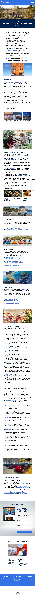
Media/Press (14, 587)
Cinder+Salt (8, 331)
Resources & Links (29, 576)
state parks (18, 296)
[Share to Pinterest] (33, 187)
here (25, 60)
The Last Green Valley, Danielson (12, 303)
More (15, 569)
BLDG (22, 99)
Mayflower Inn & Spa (12, 493)
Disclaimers (30, 580)
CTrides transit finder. (11, 50)
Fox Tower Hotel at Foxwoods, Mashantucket (27, 122)
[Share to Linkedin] (33, 189)
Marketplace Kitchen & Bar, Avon (16, 199)
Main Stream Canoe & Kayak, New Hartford (15, 264)
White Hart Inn (24, 493)
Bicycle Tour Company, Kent (11, 227)
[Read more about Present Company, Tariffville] (8, 193)
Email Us (4, 578)
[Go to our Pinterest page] (9, 576)
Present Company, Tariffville (7, 199)
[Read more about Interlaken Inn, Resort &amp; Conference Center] (17, 116)
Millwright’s (11, 168)
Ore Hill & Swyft (19, 157)
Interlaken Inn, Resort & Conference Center (17, 122)
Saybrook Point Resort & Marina (8, 121)
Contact (8, 587)
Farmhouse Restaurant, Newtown (25, 199)
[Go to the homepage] (5, 2)
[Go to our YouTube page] (7, 576)
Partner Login (26, 587)
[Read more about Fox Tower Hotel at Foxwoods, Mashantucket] (27, 116)
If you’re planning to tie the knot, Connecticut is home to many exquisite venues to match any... (22, 565)
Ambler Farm (8, 429)
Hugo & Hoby (8, 375)
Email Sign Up (19, 587)
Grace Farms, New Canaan (11, 299)
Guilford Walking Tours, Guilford (12, 300)
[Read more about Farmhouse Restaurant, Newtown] (27, 193)
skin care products (12, 361)
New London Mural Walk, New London (13, 298)
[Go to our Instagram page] (6, 576)
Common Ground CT (10, 436)
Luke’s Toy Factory (9, 345)
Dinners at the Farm (22, 175)
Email (18, 525)
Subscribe (24, 532)
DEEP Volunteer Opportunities (11, 423)
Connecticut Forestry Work (11, 411)
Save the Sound (8, 442)
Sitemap (31, 577)
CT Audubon (8, 417)
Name (18, 520)
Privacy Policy (30, 579)
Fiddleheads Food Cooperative (12, 161)
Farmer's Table (12, 157)
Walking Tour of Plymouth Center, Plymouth (15, 302)
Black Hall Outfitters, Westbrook (12, 258)
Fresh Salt (27, 157)
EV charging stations (23, 483)
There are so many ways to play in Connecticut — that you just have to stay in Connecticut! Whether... (12, 565)
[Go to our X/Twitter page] (4, 576)
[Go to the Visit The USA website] (17, 593)
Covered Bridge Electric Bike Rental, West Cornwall (16, 229)
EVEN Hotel (15, 102)
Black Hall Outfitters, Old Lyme (12, 257)
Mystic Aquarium (9, 405)
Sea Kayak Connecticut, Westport (13, 260)
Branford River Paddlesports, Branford (13, 261)
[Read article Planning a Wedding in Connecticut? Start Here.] (22, 550)
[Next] (32, 118)
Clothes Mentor (8, 362)
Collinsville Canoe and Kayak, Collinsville (14, 262)
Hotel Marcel (10, 91)
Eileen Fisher (8, 366)
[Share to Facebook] (33, 183)
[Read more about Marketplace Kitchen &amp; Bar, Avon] (17, 193)
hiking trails (24, 289)
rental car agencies (24, 486)
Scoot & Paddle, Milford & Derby (12, 265)
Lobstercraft (11, 159)
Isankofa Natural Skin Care (11, 347)
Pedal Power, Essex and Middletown (13, 228)
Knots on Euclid (8, 341)
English (21, 589)
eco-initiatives (12, 339)
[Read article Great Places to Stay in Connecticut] (12, 550)
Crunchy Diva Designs (10, 351)
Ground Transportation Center (22, 487)
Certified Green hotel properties (14, 82)
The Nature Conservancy (10, 400)
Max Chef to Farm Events (14, 181)
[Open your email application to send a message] (33, 181)
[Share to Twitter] (33, 185)
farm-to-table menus (17, 155)
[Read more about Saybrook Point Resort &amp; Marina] (8, 116)
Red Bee (7, 355)
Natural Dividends (9, 448)
